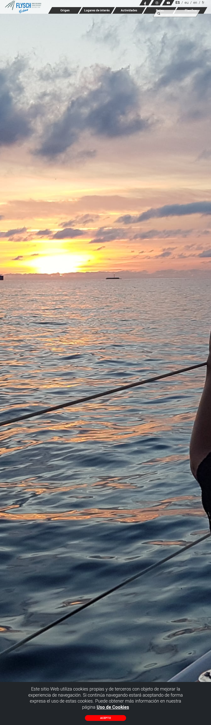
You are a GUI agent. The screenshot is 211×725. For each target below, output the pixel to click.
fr (203, 2)
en (195, 2)
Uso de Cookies (113, 707)
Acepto (105, 718)
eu (187, 2)
